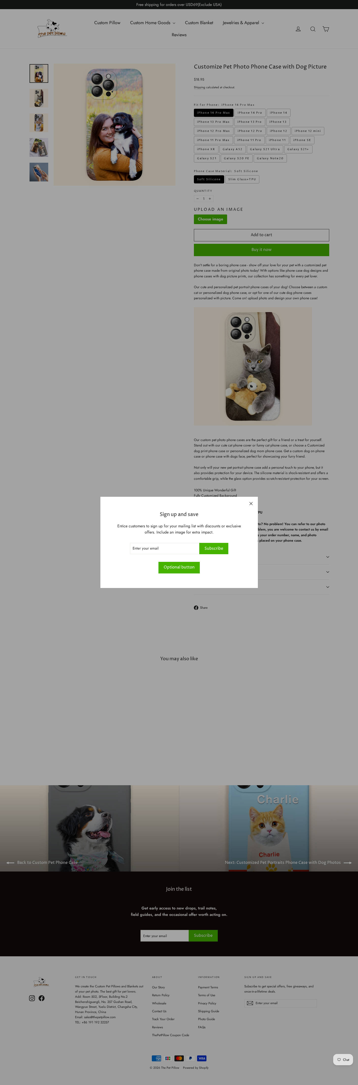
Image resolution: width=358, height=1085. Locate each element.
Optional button (179, 567)
